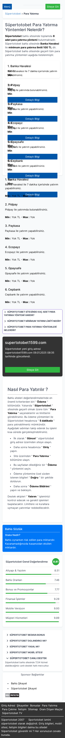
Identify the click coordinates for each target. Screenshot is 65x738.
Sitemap (33, 709)
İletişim (22, 709)
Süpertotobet (13, 13)
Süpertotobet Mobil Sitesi (25, 652)
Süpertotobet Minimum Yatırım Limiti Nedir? (34, 321)
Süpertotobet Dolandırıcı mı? (28, 640)
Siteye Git (53, 6)
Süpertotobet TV (12, 713)
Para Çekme (9, 709)
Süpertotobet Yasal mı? (24, 646)
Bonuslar (35, 705)
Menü (7, 6)
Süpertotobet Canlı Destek (28, 658)
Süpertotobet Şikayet (24, 688)
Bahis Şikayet (19, 683)
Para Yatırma (49, 705)
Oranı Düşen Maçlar (51, 709)
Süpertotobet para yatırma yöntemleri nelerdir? (30, 328)
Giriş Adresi (8, 705)
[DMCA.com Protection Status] (12, 696)
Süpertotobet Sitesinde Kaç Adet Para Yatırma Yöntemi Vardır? (29, 313)
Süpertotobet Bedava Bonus (27, 634)
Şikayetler (23, 705)
